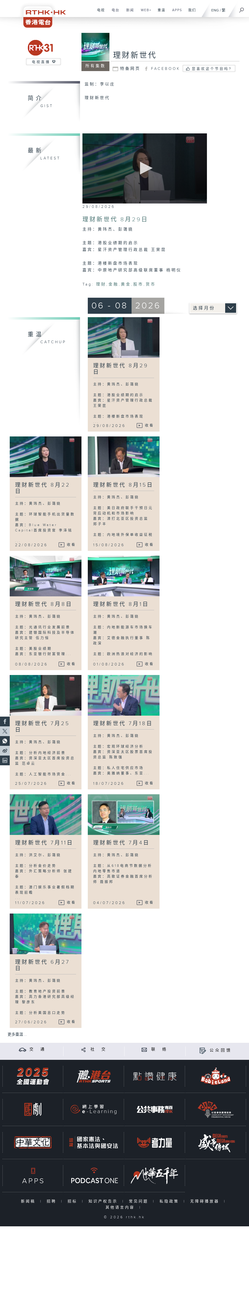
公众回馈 (221, 1050)
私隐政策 (170, 1201)
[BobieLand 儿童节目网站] (216, 1076)
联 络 (159, 1049)
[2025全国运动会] (33, 1076)
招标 (74, 1201)
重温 (159, 12)
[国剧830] (33, 1109)
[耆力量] (154, 1142)
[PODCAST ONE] (93, 1175)
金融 (113, 284)
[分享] (83, 1049)
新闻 (128, 12)
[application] (144, 168)
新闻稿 (29, 1201)
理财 (101, 284)
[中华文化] (33, 1142)
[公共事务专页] (154, 1109)
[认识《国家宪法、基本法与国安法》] (93, 1142)
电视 (99, 12)
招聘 (53, 1201)
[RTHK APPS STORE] (33, 1175)
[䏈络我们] (144, 1049)
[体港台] (93, 1076)
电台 (113, 12)
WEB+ (144, 12)
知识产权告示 (104, 1201)
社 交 (98, 1049)
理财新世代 (135, 55)
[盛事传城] (216, 1142)
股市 (138, 284)
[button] (144, 168)
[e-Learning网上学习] (93, 1109)
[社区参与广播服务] (216, 1109)
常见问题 (140, 1201)
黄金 (126, 284)
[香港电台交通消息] (22, 1049)
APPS (175, 12)
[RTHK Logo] (41, 14)
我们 (190, 12)
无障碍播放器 (206, 1201)
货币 (151, 284)
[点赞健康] (154, 1076)
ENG (215, 10)
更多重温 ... (17, 1034)
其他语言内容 (121, 1207)
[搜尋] (241, 8)
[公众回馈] (202, 1050)
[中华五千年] (154, 1175)
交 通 (37, 1049)
